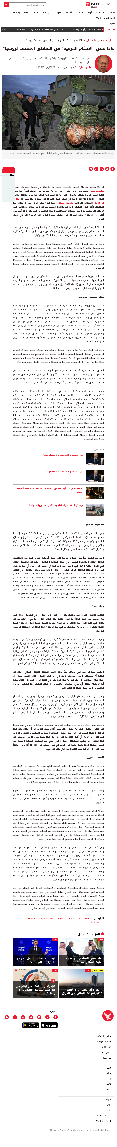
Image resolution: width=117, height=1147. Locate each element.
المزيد (111, 24)
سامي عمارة (85, 67)
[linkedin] (23, 1017)
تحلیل (88, 40)
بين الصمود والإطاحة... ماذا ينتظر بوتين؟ (62, 455)
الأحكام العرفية (47, 918)
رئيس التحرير (106, 1047)
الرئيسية (107, 40)
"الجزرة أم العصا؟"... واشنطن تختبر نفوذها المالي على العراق (82, 991)
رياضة (46, 13)
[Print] (91, 169)
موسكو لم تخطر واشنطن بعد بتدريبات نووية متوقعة (56, 505)
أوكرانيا (61, 918)
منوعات (57, 13)
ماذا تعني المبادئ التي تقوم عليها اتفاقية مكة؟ (84, 960)
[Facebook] (55, 1017)
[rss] (7, 1017)
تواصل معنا (106, 1052)
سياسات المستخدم (103, 1036)
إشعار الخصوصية (104, 1041)
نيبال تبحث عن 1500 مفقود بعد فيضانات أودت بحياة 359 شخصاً (54, 29)
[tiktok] (15, 1017)
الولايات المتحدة (66, 203)
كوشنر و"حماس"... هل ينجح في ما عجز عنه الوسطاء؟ (35, 960)
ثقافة (69, 13)
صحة (36, 13)
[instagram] (39, 1017)
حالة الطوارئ (31, 918)
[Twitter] (47, 1017)
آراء (90, 13)
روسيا (86, 918)
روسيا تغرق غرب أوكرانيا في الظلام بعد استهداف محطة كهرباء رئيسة (50, 490)
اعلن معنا (107, 1058)
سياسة (100, 13)
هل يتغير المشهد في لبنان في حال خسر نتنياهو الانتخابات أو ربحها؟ (35, 989)
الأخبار (111, 13)
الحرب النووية (96, 922)
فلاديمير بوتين (97, 191)
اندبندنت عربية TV (105, 18)
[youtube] (31, 1017)
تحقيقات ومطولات (20, 13)
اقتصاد (80, 13)
